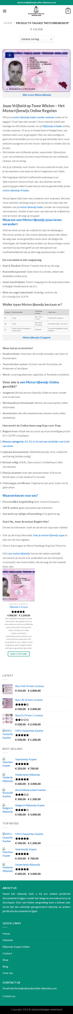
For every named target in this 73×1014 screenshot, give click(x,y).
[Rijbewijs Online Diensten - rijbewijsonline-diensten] (36, 11)
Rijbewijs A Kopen (19, 607)
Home (8, 23)
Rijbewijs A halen (52, 126)
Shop (5, 959)
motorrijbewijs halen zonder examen (33, 117)
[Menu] (5, 11)
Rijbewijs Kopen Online (16, 946)
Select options (18, 654)
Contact (7, 953)
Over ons (8, 972)
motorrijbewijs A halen (16, 190)
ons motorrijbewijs (19, 553)
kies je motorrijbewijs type (48, 535)
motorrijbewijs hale (30, 207)
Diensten (8, 940)
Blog (5, 966)
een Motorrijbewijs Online (39, 382)
